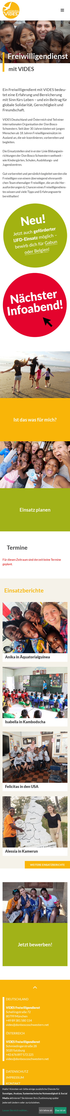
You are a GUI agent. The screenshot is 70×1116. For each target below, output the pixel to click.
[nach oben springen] (35, 987)
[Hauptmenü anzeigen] (63, 10)
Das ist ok (60, 1110)
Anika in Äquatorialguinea (27, 657)
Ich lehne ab (46, 1110)
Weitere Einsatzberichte (47, 864)
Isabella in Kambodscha (25, 721)
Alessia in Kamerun (21, 851)
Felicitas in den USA (21, 786)
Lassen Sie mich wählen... (15, 1110)
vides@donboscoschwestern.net (27, 1025)
